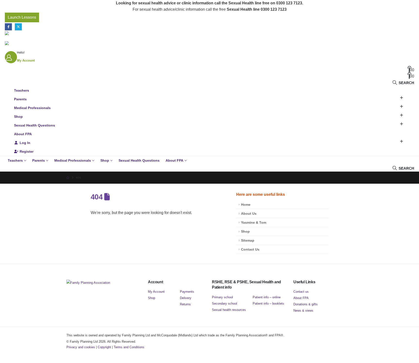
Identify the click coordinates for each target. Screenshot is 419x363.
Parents (20, 99)
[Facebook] (8, 26)
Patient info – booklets (268, 303)
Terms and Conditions (129, 347)
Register (26, 151)
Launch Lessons (22, 17)
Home (245, 204)
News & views (303, 310)
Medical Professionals (32, 108)
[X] (18, 26)
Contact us (301, 291)
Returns (185, 304)
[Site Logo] (35, 33)
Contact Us (250, 249)
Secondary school (224, 303)
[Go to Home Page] (67, 177)
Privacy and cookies (80, 347)
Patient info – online (267, 297)
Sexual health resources (229, 310)
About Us (249, 213)
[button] (403, 82)
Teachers (21, 90)
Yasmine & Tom (253, 222)
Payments (187, 291)
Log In (25, 143)
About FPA (23, 134)
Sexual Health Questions (34, 125)
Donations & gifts (305, 304)
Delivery (185, 298)
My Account (156, 291)
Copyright (104, 347)
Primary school (222, 297)
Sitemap (247, 240)
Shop (18, 116)
